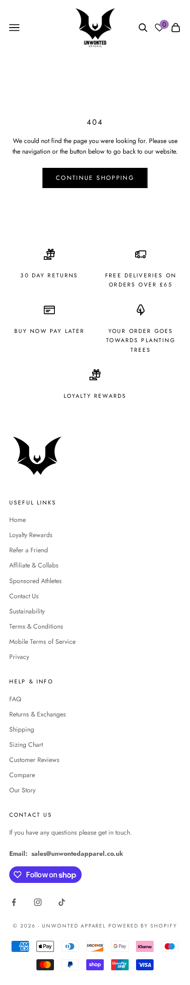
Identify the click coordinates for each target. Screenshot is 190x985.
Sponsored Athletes (35, 580)
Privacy (19, 656)
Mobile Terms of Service (42, 641)
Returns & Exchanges (37, 714)
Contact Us (24, 596)
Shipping (21, 729)
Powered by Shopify (142, 925)
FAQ (15, 699)
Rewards (110, 396)
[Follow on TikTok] (61, 902)
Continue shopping (95, 177)
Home (17, 519)
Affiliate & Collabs (34, 565)
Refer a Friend (28, 550)
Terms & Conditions (36, 626)
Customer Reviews (34, 759)
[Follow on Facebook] (13, 902)
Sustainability (27, 611)
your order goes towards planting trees (140, 340)
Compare (22, 774)
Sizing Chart (26, 744)
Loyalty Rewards (31, 534)
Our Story (22, 790)
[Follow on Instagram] (37, 902)
